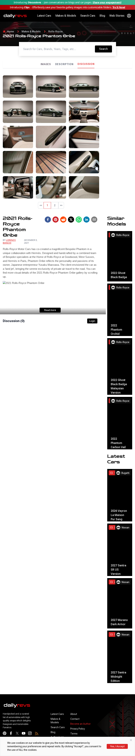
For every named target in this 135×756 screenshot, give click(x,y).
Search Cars (87, 15)
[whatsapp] (79, 219)
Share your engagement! (107, 2)
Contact (74, 719)
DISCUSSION (86, 64)
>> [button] (61, 205)
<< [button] (41, 205)
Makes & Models (65, 15)
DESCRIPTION (64, 64)
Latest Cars (44, 15)
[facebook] (48, 219)
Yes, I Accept (117, 746)
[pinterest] (55, 219)
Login (92, 321)
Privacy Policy (77, 728)
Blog (102, 15)
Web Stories (116, 15)
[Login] (129, 16)
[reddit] (63, 219)
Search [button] (105, 49)
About (73, 714)
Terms (74, 733)
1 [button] (47, 205)
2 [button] (54, 205)
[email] (94, 219)
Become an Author (80, 723)
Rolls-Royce (55, 31)
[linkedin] (86, 219)
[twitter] (71, 219)
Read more (50, 310)
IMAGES (46, 64)
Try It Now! (118, 7)
